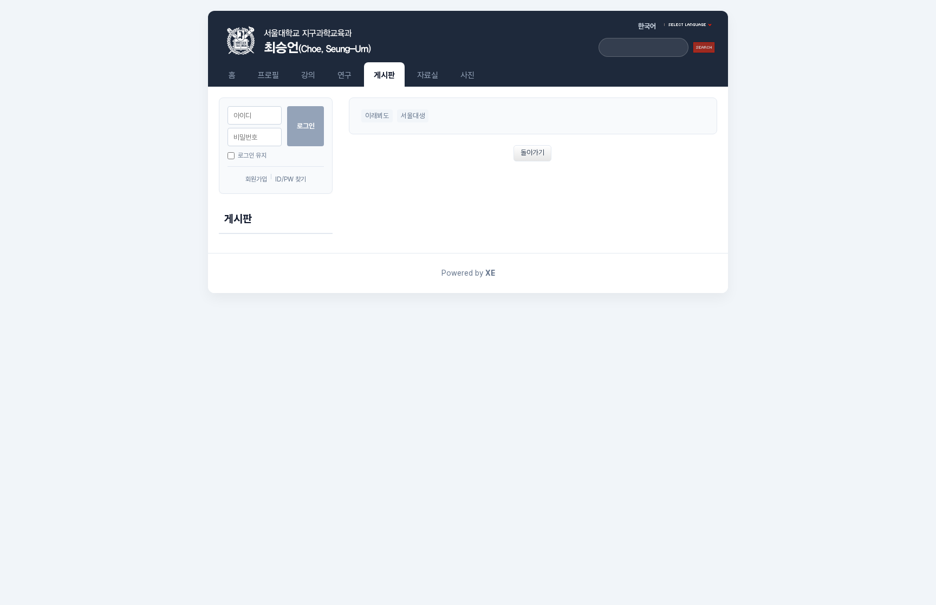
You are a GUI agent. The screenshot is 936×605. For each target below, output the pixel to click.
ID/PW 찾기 (290, 179)
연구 (344, 75)
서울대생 (413, 116)
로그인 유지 (252, 155)
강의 (308, 75)
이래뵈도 (377, 116)
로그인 (306, 126)
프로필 (268, 75)
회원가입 (256, 179)
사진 (467, 75)
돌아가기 (532, 152)
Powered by (468, 273)
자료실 (427, 75)
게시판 (384, 75)
